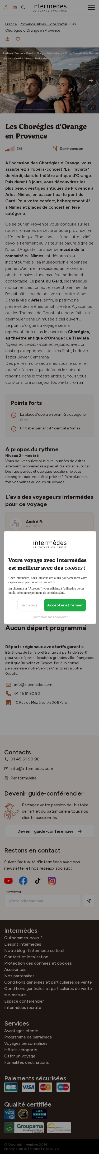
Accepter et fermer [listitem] (65, 605)
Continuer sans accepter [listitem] (50, 617)
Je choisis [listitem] (29, 605)
